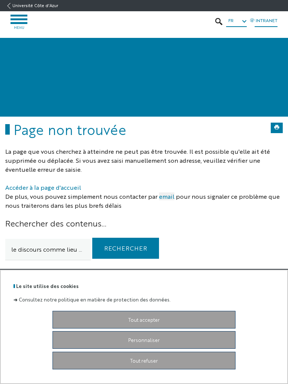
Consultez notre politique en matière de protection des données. (95, 299)
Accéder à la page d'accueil (43, 187)
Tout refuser (144, 360)
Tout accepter (144, 319)
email (166, 196)
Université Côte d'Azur (35, 5)
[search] (48, 249)
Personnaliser (144, 340)
